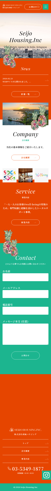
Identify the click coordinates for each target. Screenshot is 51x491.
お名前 (6, 271)
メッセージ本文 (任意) (15, 321)
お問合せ (33, 7)
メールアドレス (11, 288)
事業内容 (25, 222)
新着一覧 (25, 94)
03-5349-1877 (28, 468)
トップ (26, 443)
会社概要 (25, 157)
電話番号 (8, 304)
